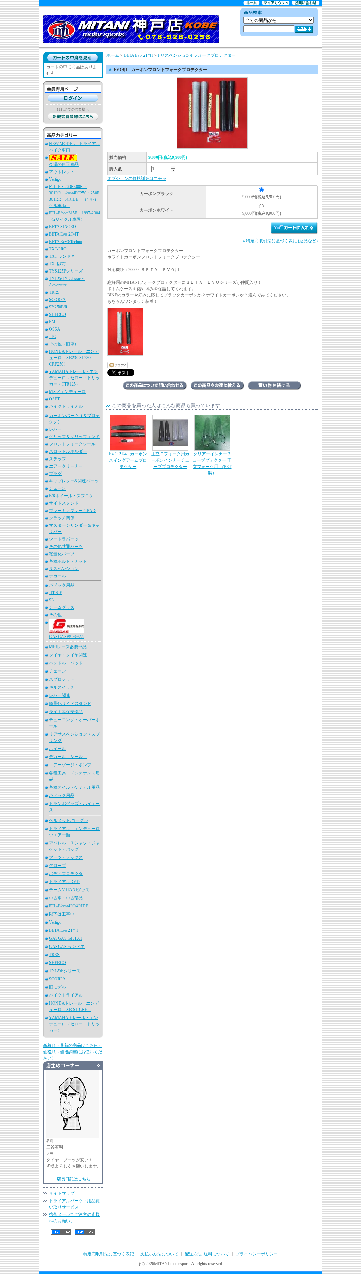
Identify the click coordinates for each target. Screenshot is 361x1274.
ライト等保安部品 (66, 711)
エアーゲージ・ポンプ (70, 764)
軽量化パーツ (61, 553)
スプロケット (61, 679)
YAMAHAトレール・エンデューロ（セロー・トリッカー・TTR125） (74, 378)
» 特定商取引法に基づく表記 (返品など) (280, 240)
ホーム (112, 55)
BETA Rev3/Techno (65, 241)
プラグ (55, 473)
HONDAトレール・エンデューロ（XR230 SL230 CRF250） (74, 358)
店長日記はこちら (74, 1178)
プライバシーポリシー (256, 1253)
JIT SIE (55, 592)
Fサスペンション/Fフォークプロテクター (197, 55)
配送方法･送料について (207, 1253)
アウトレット (61, 171)
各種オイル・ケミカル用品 (74, 787)
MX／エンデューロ (67, 391)
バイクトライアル (66, 406)
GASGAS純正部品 (66, 636)
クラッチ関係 (61, 518)
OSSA (54, 329)
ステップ (57, 458)
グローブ (57, 865)
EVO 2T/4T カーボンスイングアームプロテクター (128, 460)
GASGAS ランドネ (67, 946)
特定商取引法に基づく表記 (108, 1253)
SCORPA (57, 299)
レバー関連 (59, 695)
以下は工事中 (61, 914)
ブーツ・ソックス (66, 857)
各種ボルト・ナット (68, 561)
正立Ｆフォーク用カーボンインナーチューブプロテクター (170, 460)
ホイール (57, 748)
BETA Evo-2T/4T (64, 234)
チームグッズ (61, 607)
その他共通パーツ (66, 546)
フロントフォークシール (72, 444)
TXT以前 (57, 263)
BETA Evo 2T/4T (63, 930)
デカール (57, 576)
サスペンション (64, 568)
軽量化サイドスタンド (70, 703)
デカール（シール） (68, 756)
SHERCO (57, 314)
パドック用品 (61, 585)
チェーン (57, 488)
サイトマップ (61, 1193)
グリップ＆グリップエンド (74, 436)
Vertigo (55, 179)
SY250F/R (58, 307)
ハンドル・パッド (66, 663)
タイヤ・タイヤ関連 (68, 654)
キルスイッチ (61, 687)
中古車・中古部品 (66, 897)
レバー (55, 429)
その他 (55, 614)
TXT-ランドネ (62, 256)
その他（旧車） (64, 344)
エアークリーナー (66, 466)
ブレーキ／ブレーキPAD (72, 510)
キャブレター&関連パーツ (74, 481)
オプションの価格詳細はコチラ (136, 178)
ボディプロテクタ (66, 873)
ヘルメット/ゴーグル (68, 820)
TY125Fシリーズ (64, 970)
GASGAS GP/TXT (65, 938)
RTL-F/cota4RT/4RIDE (68, 906)
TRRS (54, 292)
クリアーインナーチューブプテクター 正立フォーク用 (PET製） (212, 463)
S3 (51, 600)
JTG (52, 336)
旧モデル (57, 987)
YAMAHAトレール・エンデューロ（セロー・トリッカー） (74, 1024)
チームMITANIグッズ (69, 889)
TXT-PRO (58, 248)
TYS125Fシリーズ (66, 271)
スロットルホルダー (68, 451)
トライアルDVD (64, 881)
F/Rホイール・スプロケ (71, 495)
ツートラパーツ (64, 539)
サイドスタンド (64, 503)
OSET (54, 398)
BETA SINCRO (62, 226)
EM (52, 321)
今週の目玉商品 (64, 164)
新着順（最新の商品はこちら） (72, 1045)
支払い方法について (159, 1253)
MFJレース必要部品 (68, 646)
